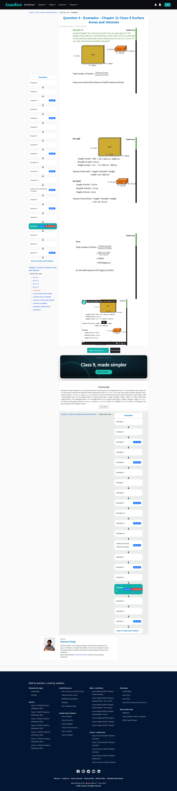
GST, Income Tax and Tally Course (73, 691)
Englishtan (125, 713)
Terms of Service (77, 778)
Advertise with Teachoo (115, 778)
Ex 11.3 (36, 284)
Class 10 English (67, 724)
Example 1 (33, 83)
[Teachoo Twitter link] (89, 771)
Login (167, 4)
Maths (51, 5)
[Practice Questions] (160, 4)
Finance (73, 5)
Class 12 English (67, 735)
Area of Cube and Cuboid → (43, 261)
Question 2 (42, 208)
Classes (41, 5)
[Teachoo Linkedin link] (98, 771)
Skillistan (65, 702)
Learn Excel (126, 695)
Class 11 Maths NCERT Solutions (103, 721)
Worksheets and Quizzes (70, 699)
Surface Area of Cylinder (42, 297)
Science (62, 5)
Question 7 (42, 253)
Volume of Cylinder (40, 303)
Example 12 (34, 180)
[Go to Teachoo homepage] (13, 4)
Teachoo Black (79, 655)
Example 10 (34, 162)
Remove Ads (115, 350)
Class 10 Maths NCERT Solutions (103, 718)
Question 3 (33, 217)
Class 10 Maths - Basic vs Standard (134, 716)
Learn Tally (126, 699)
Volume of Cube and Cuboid (43, 300)
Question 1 (33, 199)
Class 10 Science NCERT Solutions (104, 762)
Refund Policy (100, 778)
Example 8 (33, 145)
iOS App (34, 695)
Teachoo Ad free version (69, 695)
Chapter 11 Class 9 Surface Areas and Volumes (43, 12)
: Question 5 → (98, 350)
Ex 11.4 (36, 287)
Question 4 (42, 226)
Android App (35, 691)
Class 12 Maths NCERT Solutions (103, 725)
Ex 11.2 (36, 281)
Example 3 (42, 100)
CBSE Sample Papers (129, 720)
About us (57, 778)
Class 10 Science (67, 720)
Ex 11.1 (36, 277)
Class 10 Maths (67, 716)
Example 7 (33, 136)
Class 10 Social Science (70, 727)
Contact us (65, 778)
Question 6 (33, 244)
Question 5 (33, 235)
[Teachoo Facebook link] (78, 771)
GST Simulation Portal (69, 706)
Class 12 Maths (67, 731)
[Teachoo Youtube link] (94, 771)
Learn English (127, 691)
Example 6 (33, 127)
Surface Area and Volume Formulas (42, 190)
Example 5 (42, 118)
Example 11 (42, 171)
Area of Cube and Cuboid (42, 294)
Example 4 (33, 109)
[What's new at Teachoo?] (155, 4)
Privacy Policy (89, 778)
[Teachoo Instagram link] (83, 771)
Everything (29, 5)
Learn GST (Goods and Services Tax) (134, 702)
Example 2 (33, 91)
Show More (103, 407)
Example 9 (42, 153)
